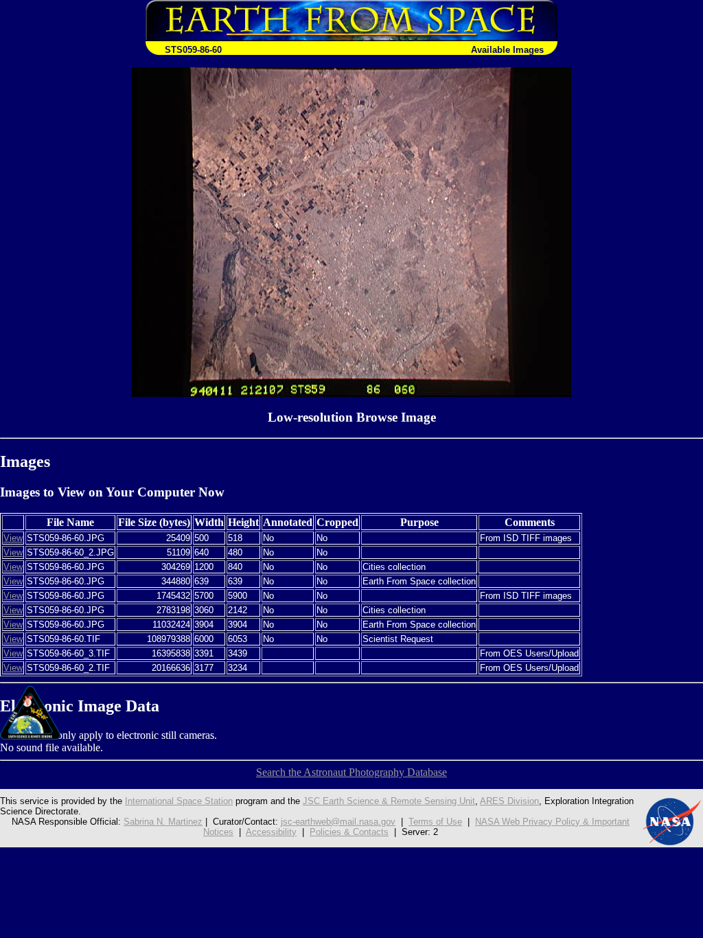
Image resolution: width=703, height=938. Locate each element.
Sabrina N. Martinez (163, 821)
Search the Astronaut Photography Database (351, 772)
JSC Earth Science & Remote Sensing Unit (389, 801)
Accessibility (271, 832)
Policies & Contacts (349, 832)
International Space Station (179, 801)
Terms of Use (435, 821)
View (13, 538)
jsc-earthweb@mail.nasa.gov (338, 821)
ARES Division (509, 801)
